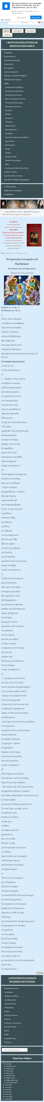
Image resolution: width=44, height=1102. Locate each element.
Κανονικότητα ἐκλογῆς (12, 60)
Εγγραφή (36, 17)
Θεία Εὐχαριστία (10, 130)
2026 (5, 1064)
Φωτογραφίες (8, 68)
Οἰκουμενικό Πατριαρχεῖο (13, 103)
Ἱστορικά (7, 1019)
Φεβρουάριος (9, 1080)
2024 (5, 1087)
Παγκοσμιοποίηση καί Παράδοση (16, 137)
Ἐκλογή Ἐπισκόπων (11, 1015)
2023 (5, 1089)
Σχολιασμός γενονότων (12, 106)
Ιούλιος (7, 1068)
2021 (5, 1094)
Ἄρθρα (6, 83)
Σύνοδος (7, 114)
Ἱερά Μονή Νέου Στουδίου (13, 176)
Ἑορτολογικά (9, 141)
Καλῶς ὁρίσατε (18, 31)
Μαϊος (7, 1073)
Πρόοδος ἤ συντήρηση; (12, 160)
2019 (5, 1099)
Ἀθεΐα (6, 164)
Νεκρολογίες (8, 64)
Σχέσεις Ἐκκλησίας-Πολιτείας (14, 99)
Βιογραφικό (8, 53)
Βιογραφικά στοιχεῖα (11, 988)
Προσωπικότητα (9, 56)
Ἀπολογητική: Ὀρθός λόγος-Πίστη (16, 168)
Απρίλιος (8, 1075)
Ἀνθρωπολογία (9, 126)
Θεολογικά (8, 122)
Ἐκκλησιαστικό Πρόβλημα (13, 87)
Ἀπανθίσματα (8, 194)
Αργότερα (21, 17)
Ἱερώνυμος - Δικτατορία (12, 1023)
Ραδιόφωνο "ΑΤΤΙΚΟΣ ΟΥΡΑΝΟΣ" (15, 76)
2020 (5, 1096)
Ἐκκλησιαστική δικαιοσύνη (13, 91)
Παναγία (7, 153)
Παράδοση (8, 133)
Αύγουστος (9, 1066)
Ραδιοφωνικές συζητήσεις (12, 79)
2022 (5, 1092)
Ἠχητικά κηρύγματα (11, 72)
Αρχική (6, 31)
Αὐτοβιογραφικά (10, 1000)
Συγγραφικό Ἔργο (10, 1038)
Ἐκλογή (6, 1011)
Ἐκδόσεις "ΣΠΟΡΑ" (10, 172)
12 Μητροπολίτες (10, 187)
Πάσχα (7, 149)
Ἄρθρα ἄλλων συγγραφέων (13, 190)
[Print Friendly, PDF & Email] (40, 973)
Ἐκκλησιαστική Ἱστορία (12, 95)
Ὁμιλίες (6, 1031)
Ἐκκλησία (8, 110)
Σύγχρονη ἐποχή (10, 156)
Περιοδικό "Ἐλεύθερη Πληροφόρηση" (16, 180)
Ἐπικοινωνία (30, 31)
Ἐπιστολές (7, 1042)
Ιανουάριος (9, 1082)
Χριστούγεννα (9, 145)
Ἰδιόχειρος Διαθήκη (11, 996)
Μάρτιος (8, 1078)
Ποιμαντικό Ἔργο (10, 1027)
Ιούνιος (7, 1071)
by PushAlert (7, 20)
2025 (5, 1085)
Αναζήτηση (7, 35)
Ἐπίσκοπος (8, 118)
